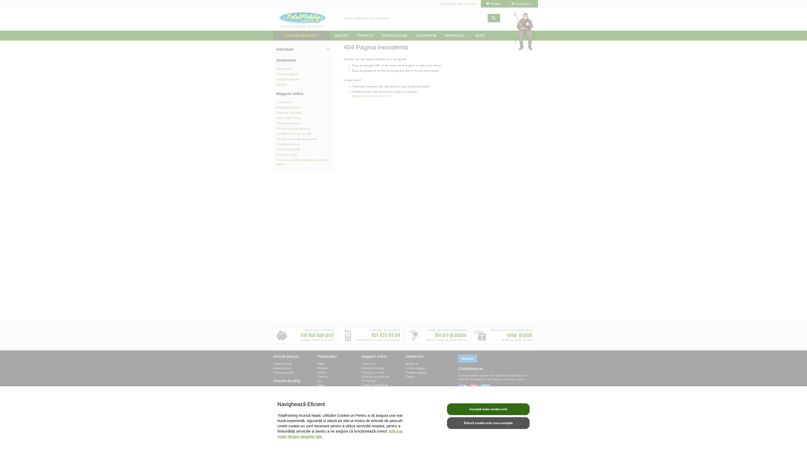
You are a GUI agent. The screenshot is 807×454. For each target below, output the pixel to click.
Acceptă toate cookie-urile (488, 409)
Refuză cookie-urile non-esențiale (488, 423)
